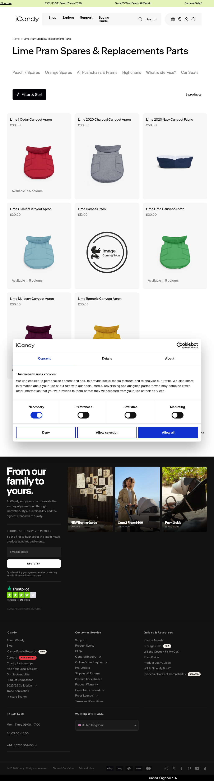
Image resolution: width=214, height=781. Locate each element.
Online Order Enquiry (89, 662)
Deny (46, 432)
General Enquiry (85, 656)
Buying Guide (104, 19)
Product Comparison (20, 680)
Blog (10, 645)
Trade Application (18, 691)
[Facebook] (181, 768)
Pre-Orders (82, 668)
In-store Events (17, 696)
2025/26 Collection (19, 685)
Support (86, 17)
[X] (174, 768)
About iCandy (15, 640)
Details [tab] (107, 358)
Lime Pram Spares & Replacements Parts (47, 38)
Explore (68, 17)
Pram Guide (151, 657)
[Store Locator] (179, 19)
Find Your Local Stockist (22, 669)
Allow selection (107, 432)
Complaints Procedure (89, 690)
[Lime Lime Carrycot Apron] (175, 246)
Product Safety (84, 645)
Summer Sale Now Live (183, 3)
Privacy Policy (86, 768)
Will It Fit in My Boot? (157, 668)
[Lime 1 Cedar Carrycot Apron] (39, 156)
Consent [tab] (44, 358)
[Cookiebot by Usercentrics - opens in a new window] (179, 345)
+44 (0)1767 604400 (20, 745)
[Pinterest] (189, 768)
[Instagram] (166, 768)
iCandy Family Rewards (26, 651)
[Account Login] (186, 19)
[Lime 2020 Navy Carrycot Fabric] (175, 156)
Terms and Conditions (89, 701)
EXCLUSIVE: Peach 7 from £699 (48, 3)
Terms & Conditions (64, 768)
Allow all (168, 432)
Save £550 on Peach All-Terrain (119, 3)
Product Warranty (86, 684)
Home (16, 38)
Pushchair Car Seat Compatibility (171, 674)
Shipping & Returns (87, 673)
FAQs (78, 651)
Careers (21, 657)
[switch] (83, 415)
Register (34, 563)
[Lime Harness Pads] (107, 246)
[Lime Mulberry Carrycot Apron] (39, 335)
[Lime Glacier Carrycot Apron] (39, 246)
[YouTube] (197, 768)
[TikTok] (205, 768)
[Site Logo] (27, 19)
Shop (52, 17)
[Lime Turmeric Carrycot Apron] (107, 335)
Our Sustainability (18, 674)
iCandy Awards (153, 640)
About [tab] (169, 358)
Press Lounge (84, 695)
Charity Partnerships (20, 663)
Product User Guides (88, 679)
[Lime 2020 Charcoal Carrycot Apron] (107, 156)
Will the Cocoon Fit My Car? (162, 651)
